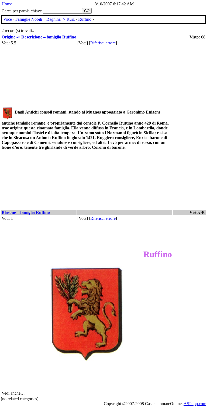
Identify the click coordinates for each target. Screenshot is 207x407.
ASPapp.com (195, 403)
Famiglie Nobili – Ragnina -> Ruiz (45, 19)
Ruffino (84, 19)
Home (7, 4)
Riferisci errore (103, 43)
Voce (7, 19)
